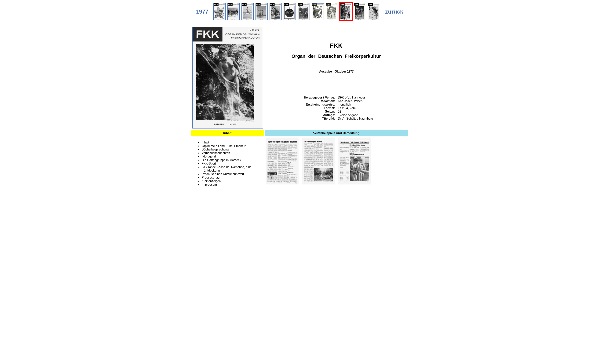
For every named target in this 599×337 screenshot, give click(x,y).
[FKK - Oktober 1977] (227, 127)
